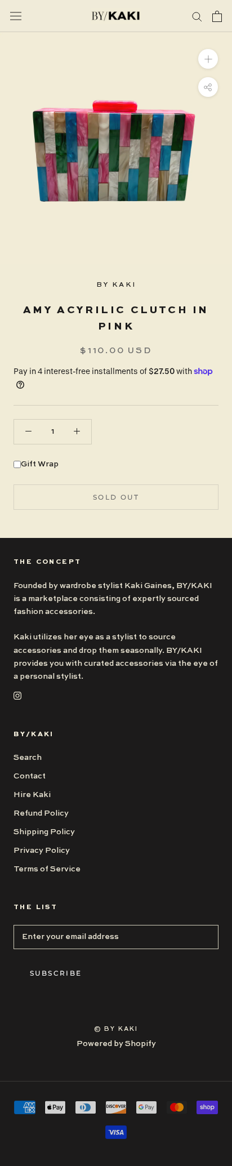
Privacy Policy (42, 851)
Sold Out (116, 497)
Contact (30, 776)
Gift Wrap (40, 464)
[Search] (197, 16)
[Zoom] (208, 59)
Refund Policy (41, 813)
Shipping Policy (44, 832)
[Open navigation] (15, 16)
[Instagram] (17, 695)
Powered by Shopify (116, 1044)
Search (28, 758)
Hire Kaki (32, 795)
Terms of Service (47, 869)
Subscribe (56, 973)
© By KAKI (116, 1029)
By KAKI (116, 285)
